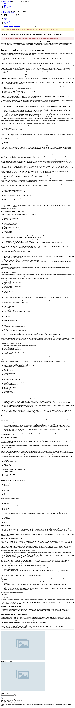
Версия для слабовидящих (7, 12)
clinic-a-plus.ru (7, 699)
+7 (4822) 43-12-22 (6, 1)
